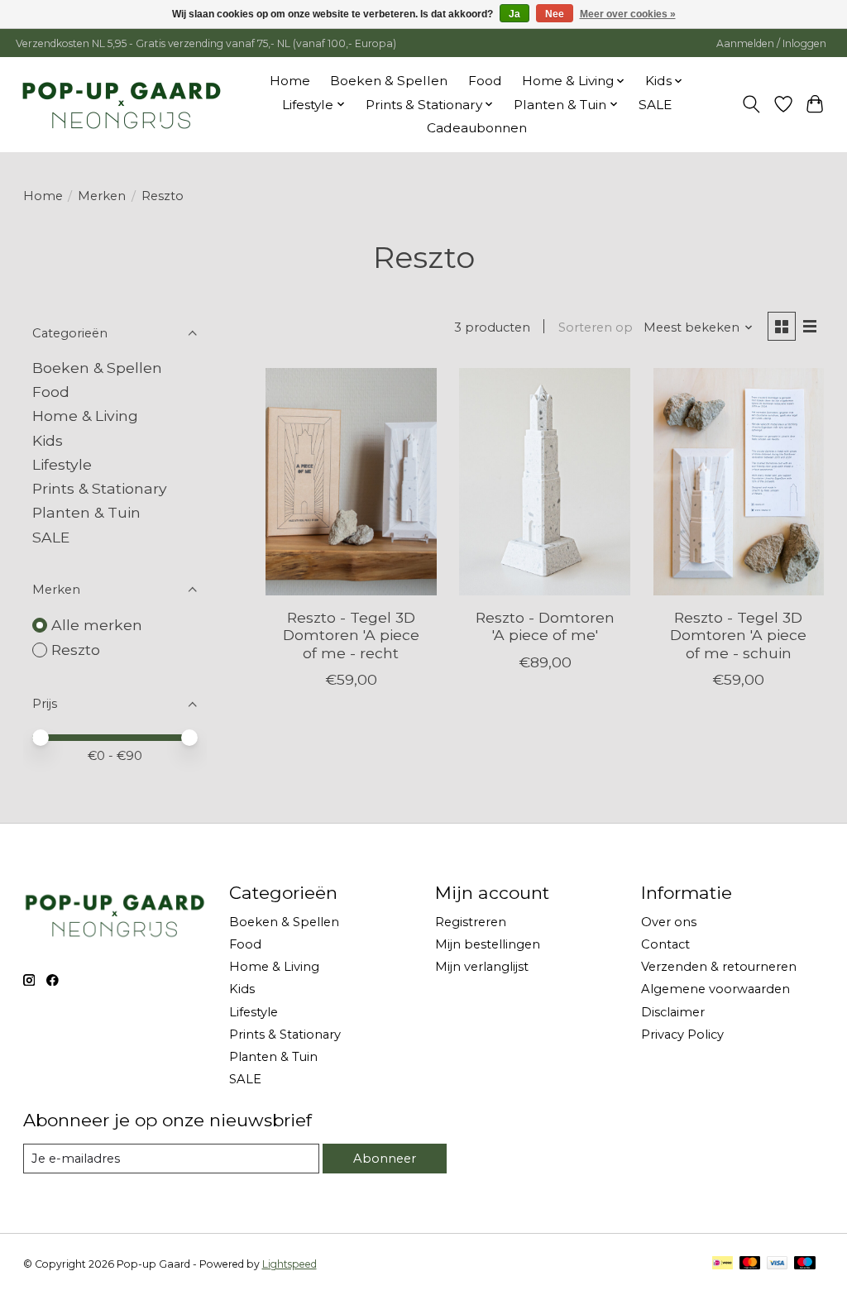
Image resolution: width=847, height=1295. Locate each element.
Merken (102, 196)
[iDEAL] (722, 1264)
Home (290, 80)
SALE (655, 104)
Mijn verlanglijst (482, 966)
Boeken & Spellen (388, 80)
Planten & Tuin (86, 512)
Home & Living (85, 415)
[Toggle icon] (751, 104)
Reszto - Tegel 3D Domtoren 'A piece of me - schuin (738, 635)
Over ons (668, 922)
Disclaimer (673, 1012)
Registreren (470, 922)
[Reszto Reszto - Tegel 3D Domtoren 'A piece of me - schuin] (739, 481)
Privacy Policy (682, 1034)
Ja (514, 14)
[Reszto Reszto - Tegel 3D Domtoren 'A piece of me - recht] (351, 481)
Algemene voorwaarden (715, 989)
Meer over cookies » (628, 14)
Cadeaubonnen (477, 128)
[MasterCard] (750, 1264)
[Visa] (777, 1264)
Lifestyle (62, 464)
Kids (47, 440)
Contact (665, 944)
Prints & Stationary (99, 488)
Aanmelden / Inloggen (771, 43)
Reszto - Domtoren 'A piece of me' (545, 626)
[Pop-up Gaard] (121, 104)
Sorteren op (595, 327)
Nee (554, 14)
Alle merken (96, 624)
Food (485, 80)
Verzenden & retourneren (719, 966)
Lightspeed (289, 1264)
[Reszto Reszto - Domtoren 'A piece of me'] (544, 481)
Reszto (75, 649)
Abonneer (384, 1158)
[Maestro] (805, 1264)
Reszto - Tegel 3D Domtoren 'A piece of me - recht (351, 635)
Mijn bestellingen (487, 944)
